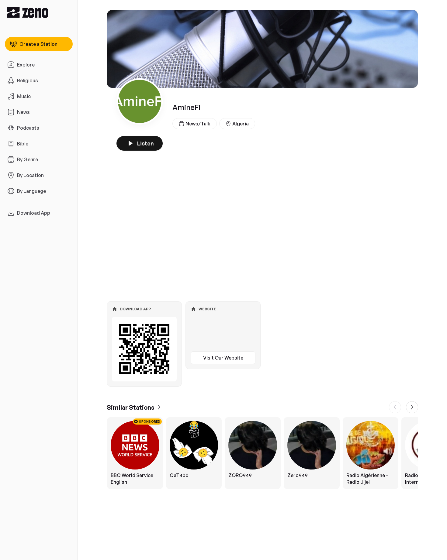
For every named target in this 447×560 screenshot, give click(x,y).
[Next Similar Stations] (412, 407)
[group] (262, 453)
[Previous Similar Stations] (395, 407)
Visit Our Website (223, 358)
